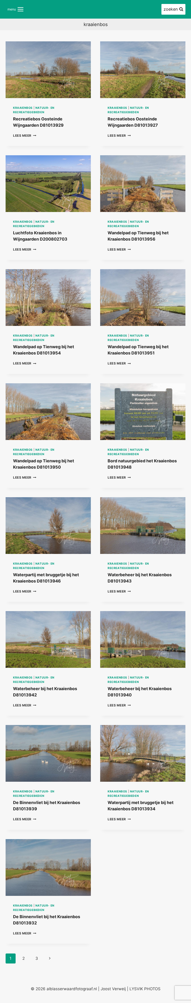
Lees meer (24, 135)
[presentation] (48, 69)
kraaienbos (23, 107)
